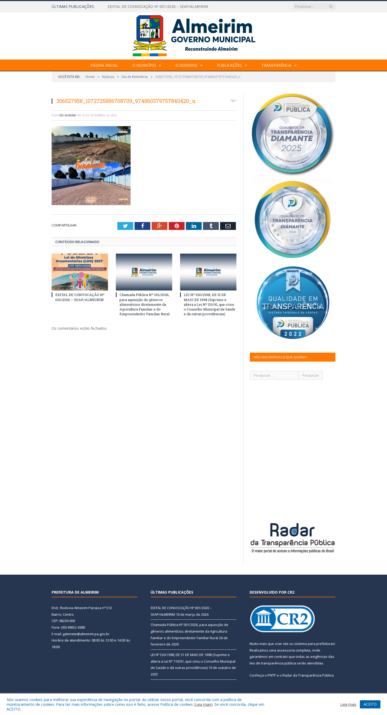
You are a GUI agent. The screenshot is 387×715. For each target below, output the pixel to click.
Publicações (229, 65)
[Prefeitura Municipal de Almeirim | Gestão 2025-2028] (193, 34)
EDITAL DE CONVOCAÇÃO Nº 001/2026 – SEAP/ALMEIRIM (80, 297)
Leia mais (203, 704)
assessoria (286, 650)
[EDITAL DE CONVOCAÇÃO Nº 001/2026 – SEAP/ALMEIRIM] (80, 272)
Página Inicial (104, 65)
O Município (144, 65)
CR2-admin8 (67, 115)
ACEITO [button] (370, 704)
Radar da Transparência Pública (308, 675)
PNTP (271, 675)
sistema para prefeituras (314, 643)
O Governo (186, 65)
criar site (282, 643)
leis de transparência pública (273, 663)
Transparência (276, 65)
